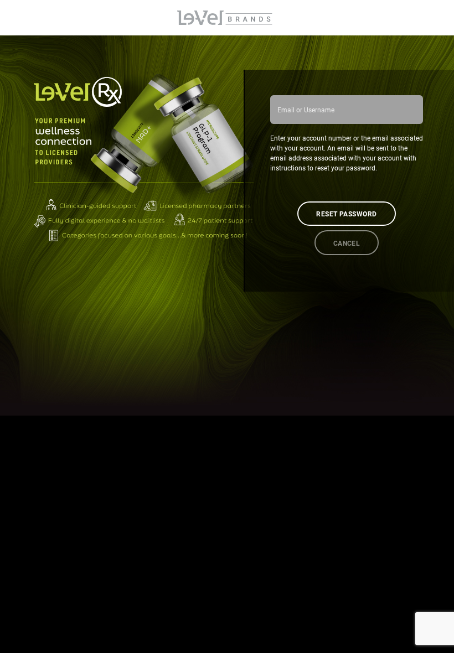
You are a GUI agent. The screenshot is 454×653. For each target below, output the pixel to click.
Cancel (346, 243)
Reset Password (346, 213)
